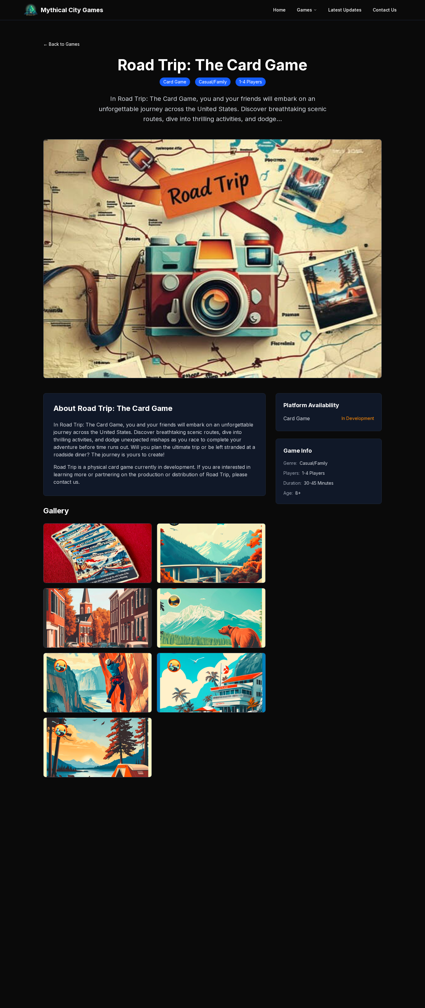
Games (304, 9)
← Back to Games (61, 44)
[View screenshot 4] (211, 618)
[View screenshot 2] (211, 553)
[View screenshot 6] (211, 683)
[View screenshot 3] (97, 618)
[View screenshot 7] (97, 747)
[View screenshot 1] (97, 553)
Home (279, 9)
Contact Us (385, 9)
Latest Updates (345, 9)
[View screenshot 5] (97, 683)
